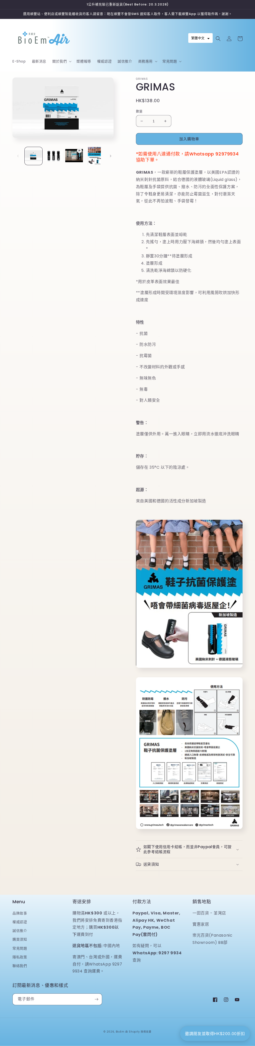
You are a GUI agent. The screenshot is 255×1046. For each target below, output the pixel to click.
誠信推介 (19, 930)
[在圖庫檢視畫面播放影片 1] (74, 156)
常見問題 (19, 948)
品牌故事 (19, 913)
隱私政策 (19, 957)
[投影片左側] (17, 155)
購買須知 (19, 939)
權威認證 (19, 921)
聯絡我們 (19, 965)
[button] (61, 61)
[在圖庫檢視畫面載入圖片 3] (94, 156)
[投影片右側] (110, 155)
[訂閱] (96, 999)
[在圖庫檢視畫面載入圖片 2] (54, 156)
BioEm (120, 1032)
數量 (139, 111)
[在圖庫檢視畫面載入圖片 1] (33, 156)
